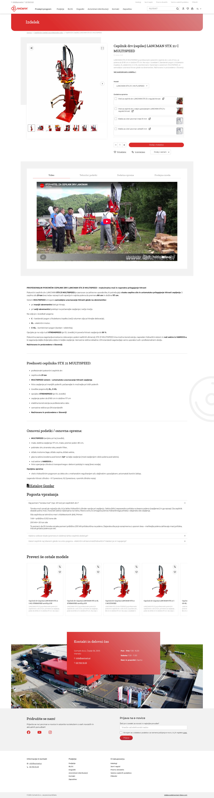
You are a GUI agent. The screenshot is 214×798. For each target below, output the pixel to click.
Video (51, 175)
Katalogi (138, 2)
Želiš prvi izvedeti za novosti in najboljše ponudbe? (139, 724)
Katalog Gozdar (42, 486)
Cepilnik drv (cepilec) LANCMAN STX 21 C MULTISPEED (83, 32)
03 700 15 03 (29, 2)
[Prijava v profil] (183, 8)
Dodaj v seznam (160, 152)
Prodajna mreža (162, 175)
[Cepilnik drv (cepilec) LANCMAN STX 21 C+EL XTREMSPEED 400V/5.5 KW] (45, 581)
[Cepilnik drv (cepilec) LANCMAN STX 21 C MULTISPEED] (121, 581)
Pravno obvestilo (162, 2)
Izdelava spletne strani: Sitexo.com (175, 795)
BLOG (70, 9)
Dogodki (80, 9)
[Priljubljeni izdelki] (187, 8)
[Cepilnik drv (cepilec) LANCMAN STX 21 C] (160, 581)
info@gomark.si (18, 2)
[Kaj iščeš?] (177, 8)
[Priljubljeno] (60, 572)
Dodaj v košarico (156, 145)
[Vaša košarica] (192, 8)
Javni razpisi (149, 2)
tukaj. (185, 733)
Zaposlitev (127, 9)
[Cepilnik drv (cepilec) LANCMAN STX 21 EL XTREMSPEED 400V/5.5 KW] (83, 581)
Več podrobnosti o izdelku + (125, 72)
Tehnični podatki (88, 175)
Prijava (126, 738)
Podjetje (60, 9)
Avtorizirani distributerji (98, 9)
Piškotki (195, 2)
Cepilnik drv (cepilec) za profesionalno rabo (48, 32)
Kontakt (115, 9)
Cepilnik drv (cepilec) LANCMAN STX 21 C (159, 601)
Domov (29, 32)
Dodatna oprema (125, 175)
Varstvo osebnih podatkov (180, 2)
